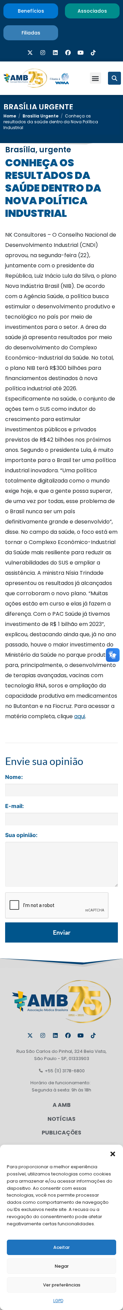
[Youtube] (80, 52)
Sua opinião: (21, 835)
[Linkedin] (55, 52)
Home (9, 116)
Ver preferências (61, 1285)
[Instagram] (42, 52)
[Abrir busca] (114, 78)
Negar (62, 1266)
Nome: (14, 777)
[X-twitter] (30, 52)
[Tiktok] (93, 52)
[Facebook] (68, 52)
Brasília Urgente (38, 107)
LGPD (58, 1301)
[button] (112, 1153)
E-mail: (14, 806)
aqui (79, 716)
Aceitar (61, 1247)
